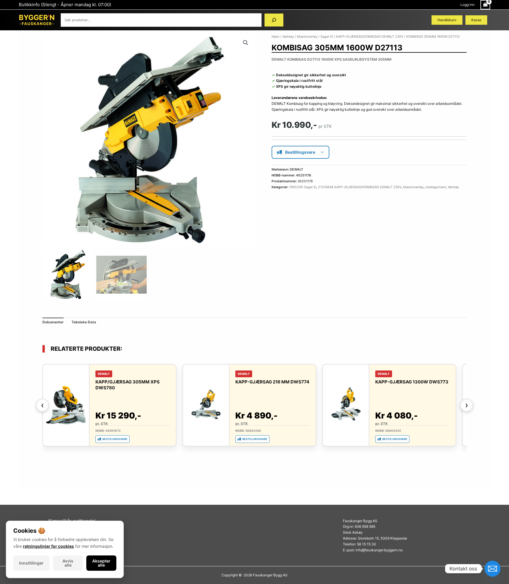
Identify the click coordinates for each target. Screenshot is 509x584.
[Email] (492, 569)
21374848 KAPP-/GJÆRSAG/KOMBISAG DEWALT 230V (359, 187)
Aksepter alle (101, 563)
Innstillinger (31, 562)
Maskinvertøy (307, 36)
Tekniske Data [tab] (84, 322)
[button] (245, 42)
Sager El (326, 36)
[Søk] (274, 20)
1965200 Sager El (302, 187)
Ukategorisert (435, 187)
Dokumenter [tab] (53, 322)
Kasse (476, 20)
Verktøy (288, 36)
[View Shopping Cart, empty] (485, 4)
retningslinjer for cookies (48, 546)
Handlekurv (447, 20)
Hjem (276, 36)
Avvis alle (67, 563)
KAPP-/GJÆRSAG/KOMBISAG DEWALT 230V (369, 36)
